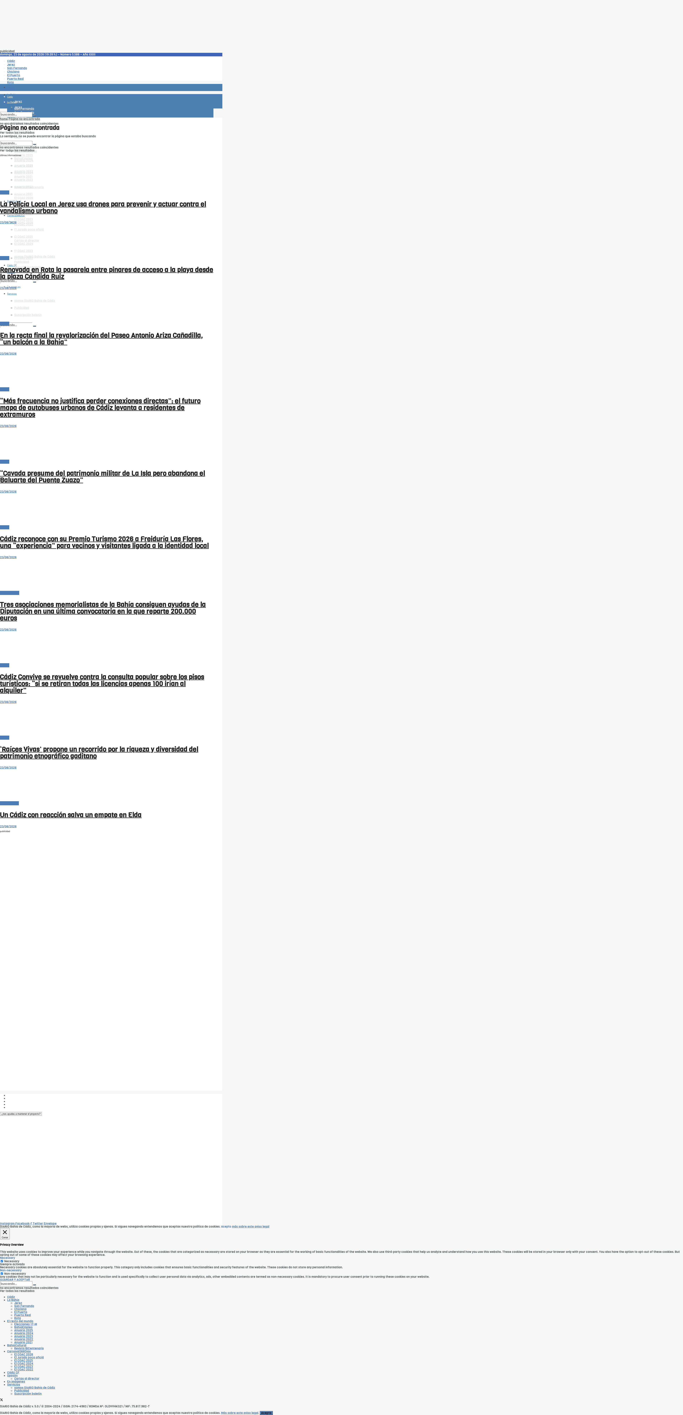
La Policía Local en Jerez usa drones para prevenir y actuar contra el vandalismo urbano (103, 208)
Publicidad (21, 262)
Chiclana (20, 1309)
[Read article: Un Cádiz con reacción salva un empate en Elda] (106, 785)
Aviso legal (14, 1104)
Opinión (12, 1376)
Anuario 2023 (23, 1336)
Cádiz (11, 1297)
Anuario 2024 (23, 1333)
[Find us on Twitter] (1, 1400)
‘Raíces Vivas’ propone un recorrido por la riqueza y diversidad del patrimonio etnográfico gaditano (99, 753)
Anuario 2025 (23, 155)
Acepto (266, 1413)
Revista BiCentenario (29, 1348)
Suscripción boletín (28, 1394)
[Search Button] (34, 326)
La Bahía (13, 1300)
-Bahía (4, 192)
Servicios (13, 1385)
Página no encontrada (24, 119)
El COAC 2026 (23, 198)
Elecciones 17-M (25, 1324)
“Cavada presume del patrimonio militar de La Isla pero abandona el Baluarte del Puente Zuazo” (102, 477)
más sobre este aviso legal (250, 1226)
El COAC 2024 (23, 1363)
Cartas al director (26, 1379)
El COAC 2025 (23, 1360)
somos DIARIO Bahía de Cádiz (34, 257)
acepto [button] (226, 1226)
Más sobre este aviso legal (239, 1413)
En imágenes (16, 1382)
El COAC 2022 (23, 1370)
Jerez (18, 1303)
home (4, 119)
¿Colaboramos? (18, 1107)
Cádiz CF (13, 1373)
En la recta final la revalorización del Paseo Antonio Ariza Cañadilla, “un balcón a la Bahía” (101, 339)
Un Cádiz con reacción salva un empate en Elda (71, 815)
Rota (17, 1318)
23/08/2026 (8, 222)
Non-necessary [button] (11, 1270)
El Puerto (20, 1312)
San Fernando (24, 1306)
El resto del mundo (17, 139)
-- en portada (9, 803)
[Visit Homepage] (37, 78)
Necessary (11, 1261)
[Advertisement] (106, 25)
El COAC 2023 (23, 219)
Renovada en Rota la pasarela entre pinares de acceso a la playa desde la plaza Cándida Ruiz (106, 273)
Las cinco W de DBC (21, 1098)
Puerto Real (22, 1315)
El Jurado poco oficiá (29, 1357)
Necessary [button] (7, 1258)
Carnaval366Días (16, 192)
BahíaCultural (9, 593)
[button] (21, 1114)
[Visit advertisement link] (9, 98)
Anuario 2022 (23, 1339)
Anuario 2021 (23, 1342)
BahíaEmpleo (23, 1327)
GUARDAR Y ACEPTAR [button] (15, 1280)
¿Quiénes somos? (19, 1095)
